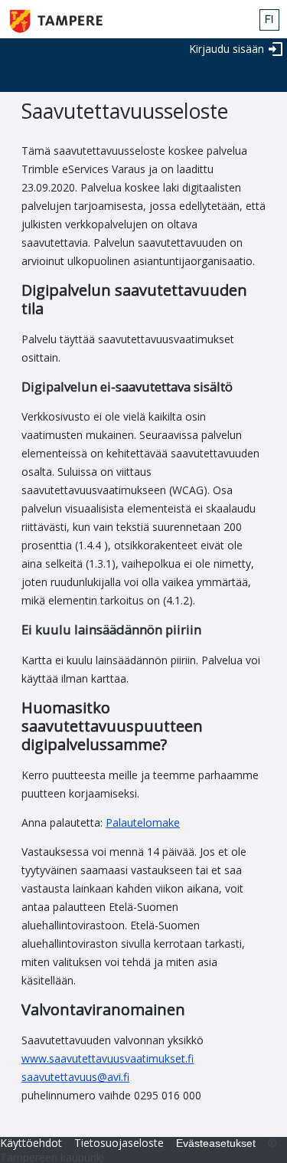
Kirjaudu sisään (226, 48)
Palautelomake (143, 822)
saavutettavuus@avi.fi (75, 1077)
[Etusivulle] (58, 21)
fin (269, 20)
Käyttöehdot (31, 1142)
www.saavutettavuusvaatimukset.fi (107, 1058)
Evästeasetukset (216, 1143)
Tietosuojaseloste (119, 1142)
